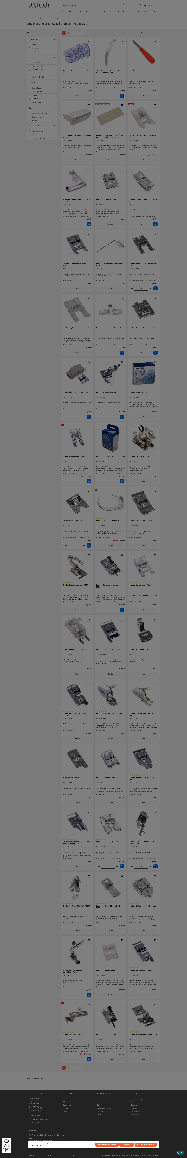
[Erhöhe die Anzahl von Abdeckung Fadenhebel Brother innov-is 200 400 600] (117, 96)
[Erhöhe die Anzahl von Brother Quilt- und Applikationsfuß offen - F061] (150, 866)
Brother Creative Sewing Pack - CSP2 (110, 456)
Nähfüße (35, 45)
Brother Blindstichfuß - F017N (107, 392)
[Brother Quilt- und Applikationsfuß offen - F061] (143, 823)
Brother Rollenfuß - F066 (105, 970)
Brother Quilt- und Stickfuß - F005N (76, 906)
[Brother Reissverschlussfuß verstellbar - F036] (77, 951)
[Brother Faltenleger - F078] (143, 438)
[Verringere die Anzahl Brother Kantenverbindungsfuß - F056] (99, 610)
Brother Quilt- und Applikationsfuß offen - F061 (142, 843)
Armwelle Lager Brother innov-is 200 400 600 (77, 200)
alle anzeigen (37, 92)
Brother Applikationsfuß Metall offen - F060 (143, 265)
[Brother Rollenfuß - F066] (110, 951)
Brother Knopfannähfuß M (73, 649)
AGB (64, 1102)
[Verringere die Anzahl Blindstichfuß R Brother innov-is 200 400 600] (132, 224)
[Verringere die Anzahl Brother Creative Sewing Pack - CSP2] (99, 481)
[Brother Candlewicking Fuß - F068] (77, 438)
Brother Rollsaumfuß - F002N (140, 970)
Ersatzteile (36, 52)
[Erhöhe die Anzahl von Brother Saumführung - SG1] (84, 1059)
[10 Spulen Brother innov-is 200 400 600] (77, 52)
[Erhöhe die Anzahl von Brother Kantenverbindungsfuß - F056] (117, 610)
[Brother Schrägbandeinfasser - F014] (143, 1016)
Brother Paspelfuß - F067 (106, 777)
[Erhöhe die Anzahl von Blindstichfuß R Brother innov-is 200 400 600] (150, 224)
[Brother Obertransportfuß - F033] (110, 695)
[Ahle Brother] (143, 52)
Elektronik (35, 99)
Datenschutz (67, 1105)
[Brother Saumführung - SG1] (77, 1016)
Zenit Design (90, 1155)
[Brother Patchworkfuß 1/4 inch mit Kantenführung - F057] (77, 823)
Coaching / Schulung (137, 1102)
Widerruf (66, 1108)
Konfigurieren (126, 1144)
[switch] (6, 1150)
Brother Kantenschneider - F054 (75, 585)
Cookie (65, 1111)
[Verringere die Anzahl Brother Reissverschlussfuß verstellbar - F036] (66, 995)
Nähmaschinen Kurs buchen (40, 1119)
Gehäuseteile (36, 102)
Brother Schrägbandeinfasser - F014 (143, 1034)
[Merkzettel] (140, 5)
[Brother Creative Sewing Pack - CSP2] (110, 438)
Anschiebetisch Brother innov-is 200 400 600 (77, 136)
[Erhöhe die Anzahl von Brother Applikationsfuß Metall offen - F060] (150, 288)
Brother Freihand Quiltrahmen (107, 521)
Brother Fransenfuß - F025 (73, 521)
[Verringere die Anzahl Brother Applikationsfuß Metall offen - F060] (132, 288)
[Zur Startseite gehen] (39, 5)
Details (77, 96)
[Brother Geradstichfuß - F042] (143, 502)
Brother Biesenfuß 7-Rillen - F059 (76, 392)
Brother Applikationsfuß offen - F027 (77, 328)
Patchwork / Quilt (38, 77)
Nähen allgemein (38, 66)
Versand (99, 1102)
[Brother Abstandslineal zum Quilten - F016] (110, 245)
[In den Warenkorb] (122, 96)
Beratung (134, 1105)
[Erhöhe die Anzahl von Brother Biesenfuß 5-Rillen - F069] (117, 353)
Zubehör (35, 48)
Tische (34, 135)
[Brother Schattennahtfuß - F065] (110, 1016)
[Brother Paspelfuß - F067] (110, 759)
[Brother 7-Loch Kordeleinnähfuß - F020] (77, 245)
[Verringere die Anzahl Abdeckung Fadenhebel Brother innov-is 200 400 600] (99, 96)
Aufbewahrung (37, 131)
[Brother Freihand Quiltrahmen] (110, 502)
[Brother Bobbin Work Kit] (143, 373)
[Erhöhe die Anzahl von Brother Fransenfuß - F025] (84, 545)
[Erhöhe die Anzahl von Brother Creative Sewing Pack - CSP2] (117, 481)
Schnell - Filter (33, 39)
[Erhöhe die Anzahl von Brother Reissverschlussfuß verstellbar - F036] (84, 995)
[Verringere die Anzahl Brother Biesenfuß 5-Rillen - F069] (99, 353)
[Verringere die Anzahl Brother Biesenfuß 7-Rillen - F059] (66, 417)
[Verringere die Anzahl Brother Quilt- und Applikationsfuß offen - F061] (132, 866)
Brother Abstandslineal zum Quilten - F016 (110, 265)
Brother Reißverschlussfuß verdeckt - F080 (143, 907)
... (97, 1099)
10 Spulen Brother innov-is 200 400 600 (76, 72)
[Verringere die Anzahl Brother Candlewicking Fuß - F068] (66, 481)
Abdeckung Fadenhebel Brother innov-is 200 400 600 (108, 72)
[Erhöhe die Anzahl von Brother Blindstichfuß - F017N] (117, 417)
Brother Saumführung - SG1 (73, 1034)
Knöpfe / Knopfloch (39, 73)
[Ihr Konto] (145, 5)
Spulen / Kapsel (38, 117)
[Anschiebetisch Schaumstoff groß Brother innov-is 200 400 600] (110, 116)
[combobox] (91, 5)
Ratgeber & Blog (136, 1099)
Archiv (99, 1114)
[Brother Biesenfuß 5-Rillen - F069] (110, 309)
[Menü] (10, 1139)
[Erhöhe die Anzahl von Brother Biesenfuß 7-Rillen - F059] (84, 417)
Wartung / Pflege (38, 138)
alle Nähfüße (37, 63)
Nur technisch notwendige (107, 1144)
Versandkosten (124, 1155)
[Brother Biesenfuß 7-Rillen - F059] (77, 373)
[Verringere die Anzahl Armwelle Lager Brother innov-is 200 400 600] (66, 224)
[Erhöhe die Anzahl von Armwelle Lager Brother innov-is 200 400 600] (84, 224)
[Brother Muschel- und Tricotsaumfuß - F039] (77, 695)
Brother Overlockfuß (71, 777)
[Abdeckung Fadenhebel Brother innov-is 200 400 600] (110, 52)
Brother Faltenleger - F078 (139, 456)
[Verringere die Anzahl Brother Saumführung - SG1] (66, 1059)
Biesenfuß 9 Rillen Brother (106, 199)
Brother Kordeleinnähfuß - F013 (108, 649)
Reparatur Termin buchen (40, 1123)
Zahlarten (100, 1105)
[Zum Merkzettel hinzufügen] (89, 41)
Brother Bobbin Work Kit (138, 392)
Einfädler (35, 95)
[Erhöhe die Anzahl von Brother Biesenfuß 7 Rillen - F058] (150, 353)
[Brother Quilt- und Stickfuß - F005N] (77, 887)
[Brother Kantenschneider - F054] (77, 566)
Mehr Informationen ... (38, 1145)
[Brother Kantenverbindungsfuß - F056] (110, 566)
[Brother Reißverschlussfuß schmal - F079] (110, 887)
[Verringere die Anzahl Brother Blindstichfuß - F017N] (99, 417)
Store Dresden (101, 1111)
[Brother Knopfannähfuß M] (77, 630)
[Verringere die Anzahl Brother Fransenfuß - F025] (66, 545)
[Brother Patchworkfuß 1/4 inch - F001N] (143, 759)
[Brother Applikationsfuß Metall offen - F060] (143, 245)
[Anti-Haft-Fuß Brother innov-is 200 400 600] (143, 116)
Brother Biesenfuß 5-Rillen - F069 (109, 328)
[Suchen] (123, 5)
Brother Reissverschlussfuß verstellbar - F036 (73, 971)
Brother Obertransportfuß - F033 (109, 713)
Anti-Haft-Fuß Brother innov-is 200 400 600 (142, 136)
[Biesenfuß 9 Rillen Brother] (110, 181)
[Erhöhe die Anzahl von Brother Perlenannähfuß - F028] (117, 866)
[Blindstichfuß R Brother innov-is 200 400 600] (143, 181)
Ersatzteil (32, 82)
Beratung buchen (37, 1121)
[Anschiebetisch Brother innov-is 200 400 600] (77, 116)
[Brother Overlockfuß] (77, 759)
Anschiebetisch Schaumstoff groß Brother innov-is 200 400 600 (109, 136)
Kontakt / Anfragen (137, 1111)
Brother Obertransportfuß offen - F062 (142, 714)
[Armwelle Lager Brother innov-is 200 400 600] (77, 181)
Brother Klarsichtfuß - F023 (140, 585)
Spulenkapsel (37, 88)
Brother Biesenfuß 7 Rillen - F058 (142, 328)
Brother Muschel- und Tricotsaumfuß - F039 (77, 714)
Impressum (66, 1099)
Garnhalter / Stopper (40, 113)
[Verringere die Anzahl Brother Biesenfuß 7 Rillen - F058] (132, 353)
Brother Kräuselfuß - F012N (140, 649)
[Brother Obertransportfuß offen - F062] (143, 695)
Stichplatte (36, 121)
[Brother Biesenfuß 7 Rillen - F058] (143, 309)
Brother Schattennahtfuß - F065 (108, 1034)
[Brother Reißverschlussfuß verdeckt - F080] (143, 887)
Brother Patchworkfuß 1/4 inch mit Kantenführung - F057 (76, 843)
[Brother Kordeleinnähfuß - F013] (110, 630)
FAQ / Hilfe (134, 1114)
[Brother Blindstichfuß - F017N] (110, 373)
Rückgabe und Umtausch (105, 1108)
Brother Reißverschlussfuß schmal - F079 (110, 907)
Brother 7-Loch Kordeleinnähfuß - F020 (76, 265)
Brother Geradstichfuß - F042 (140, 521)
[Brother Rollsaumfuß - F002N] (143, 951)
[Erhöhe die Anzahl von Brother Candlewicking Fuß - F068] (84, 481)
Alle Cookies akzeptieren (145, 1144)
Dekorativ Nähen (38, 70)
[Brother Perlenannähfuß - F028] (110, 823)
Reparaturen (135, 1108)
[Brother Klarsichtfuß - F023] (143, 566)
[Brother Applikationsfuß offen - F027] (77, 309)
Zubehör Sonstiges (35, 126)
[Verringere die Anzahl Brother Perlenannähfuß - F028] (99, 866)
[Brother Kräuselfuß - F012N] (143, 630)
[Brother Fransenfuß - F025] (77, 502)
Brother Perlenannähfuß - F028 (108, 842)
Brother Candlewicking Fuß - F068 (76, 456)
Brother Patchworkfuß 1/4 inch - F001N (141, 778)
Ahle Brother (134, 71)
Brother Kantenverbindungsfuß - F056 (108, 586)
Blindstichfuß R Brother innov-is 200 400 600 (143, 200)
